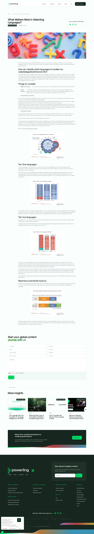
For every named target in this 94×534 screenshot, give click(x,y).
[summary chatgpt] (75, 24)
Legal (78, 505)
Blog (9, 14)
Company (10, 474)
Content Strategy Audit (12, 488)
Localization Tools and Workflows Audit (15, 492)
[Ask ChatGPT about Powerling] (60, 513)
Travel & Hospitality (80, 494)
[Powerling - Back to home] (13, 4)
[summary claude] (70, 24)
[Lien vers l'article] (17, 410)
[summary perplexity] (73, 24)
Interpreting (35, 490)
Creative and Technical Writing (13, 500)
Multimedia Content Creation (13, 504)
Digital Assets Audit (11, 490)
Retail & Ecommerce (80, 488)
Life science (79, 490)
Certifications (21, 474)
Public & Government (81, 501)
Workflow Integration (60, 490)
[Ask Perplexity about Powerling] (58, 513)
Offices (15, 474)
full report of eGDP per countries (30, 128)
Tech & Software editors (81, 499)
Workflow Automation (60, 488)
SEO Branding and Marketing (13, 502)
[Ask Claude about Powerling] (55, 513)
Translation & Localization (37, 488)
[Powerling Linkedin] (33, 471)
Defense (78, 503)
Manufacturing (79, 492)
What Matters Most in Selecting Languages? (21, 14)
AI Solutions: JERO (59, 500)
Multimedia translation (37, 492)
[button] (44, 3)
